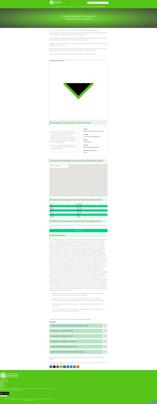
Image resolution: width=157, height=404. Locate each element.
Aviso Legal (2, 383)
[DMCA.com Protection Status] (3, 396)
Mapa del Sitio (3, 385)
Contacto (1, 387)
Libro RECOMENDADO (99, 6)
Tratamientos (84, 6)
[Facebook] (50, 366)
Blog (90, 6)
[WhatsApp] (61, 366)
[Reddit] (77, 366)
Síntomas (65, 6)
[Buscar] (107, 3)
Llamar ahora (78, 230)
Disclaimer (2, 384)
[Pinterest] (57, 366)
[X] (54, 366)
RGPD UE (2, 382)
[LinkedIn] (67, 366)
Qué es (58, 6)
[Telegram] (71, 366)
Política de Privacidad (4, 379)
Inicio (53, 6)
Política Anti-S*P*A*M (4, 381)
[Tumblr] (64, 366)
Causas (71, 6)
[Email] (74, 366)
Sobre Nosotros (3, 386)
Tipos (77, 6)
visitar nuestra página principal (82, 319)
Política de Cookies (3, 380)
